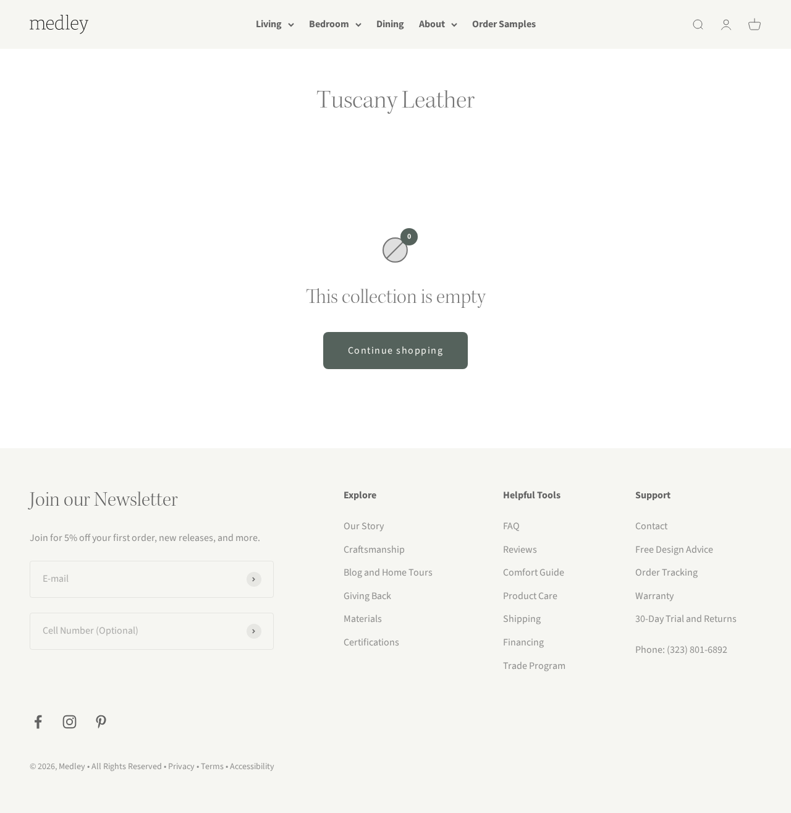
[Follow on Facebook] (38, 721)
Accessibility (252, 766)
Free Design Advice (674, 549)
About (432, 24)
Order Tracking (666, 572)
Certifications (371, 642)
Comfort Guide (533, 572)
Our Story (364, 526)
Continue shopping (396, 350)
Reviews (520, 549)
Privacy (181, 766)
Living (269, 24)
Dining (390, 24)
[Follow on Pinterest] (101, 721)
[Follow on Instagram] (69, 721)
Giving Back (367, 596)
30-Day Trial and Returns (686, 619)
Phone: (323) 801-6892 (681, 650)
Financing (523, 642)
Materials (363, 619)
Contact (651, 526)
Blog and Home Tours (388, 572)
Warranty (654, 596)
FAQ (511, 526)
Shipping (522, 619)
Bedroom (329, 24)
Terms (212, 766)
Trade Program (534, 666)
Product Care (530, 596)
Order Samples (504, 24)
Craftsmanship (374, 549)
